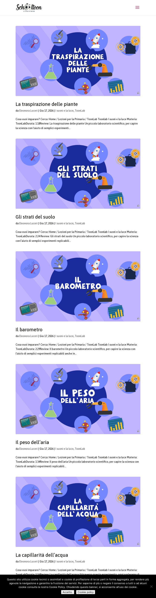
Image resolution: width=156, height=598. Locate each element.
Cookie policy (86, 592)
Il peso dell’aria (32, 442)
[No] (151, 586)
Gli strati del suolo (35, 217)
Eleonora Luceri (28, 110)
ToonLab (80, 110)
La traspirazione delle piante (47, 104)
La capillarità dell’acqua (42, 555)
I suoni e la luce (64, 110)
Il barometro (29, 329)
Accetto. (68, 592)
